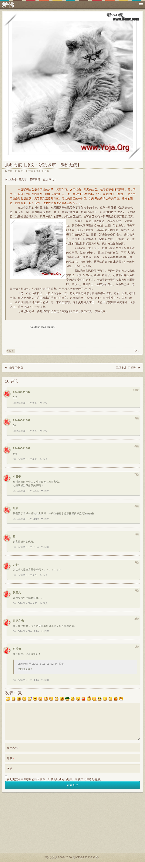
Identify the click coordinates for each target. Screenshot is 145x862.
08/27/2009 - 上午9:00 (25, 403)
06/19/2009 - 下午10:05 (26, 491)
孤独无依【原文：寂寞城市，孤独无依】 (43, 164)
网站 (9, 768)
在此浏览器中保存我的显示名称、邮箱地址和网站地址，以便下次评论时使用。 (55, 779)
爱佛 (8, 4)
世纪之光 (18, 620)
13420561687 (22, 392)
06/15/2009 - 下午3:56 (25, 603)
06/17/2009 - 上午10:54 (26, 547)
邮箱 (10, 758)
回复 (45, 403)
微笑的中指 (16, 367)
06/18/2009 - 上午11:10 (26, 519)
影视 (11, 351)
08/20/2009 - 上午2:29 (25, 431)
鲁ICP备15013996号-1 (87, 857)
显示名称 (13, 747)
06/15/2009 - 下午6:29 (25, 575)
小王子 (17, 476)
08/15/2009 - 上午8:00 (25, 459)
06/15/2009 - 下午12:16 (26, 631)
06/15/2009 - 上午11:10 (26, 680)
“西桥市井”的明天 (125, 367)
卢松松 (17, 648)
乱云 (15, 508)
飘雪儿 (17, 592)
